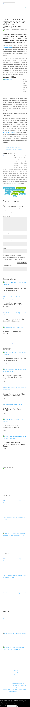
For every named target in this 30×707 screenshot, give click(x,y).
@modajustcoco (9, 188)
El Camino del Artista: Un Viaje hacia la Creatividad (14, 289)
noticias (14, 194)
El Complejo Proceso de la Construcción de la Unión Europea (13, 305)
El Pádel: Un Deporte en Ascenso (12, 332)
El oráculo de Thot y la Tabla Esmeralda (13, 638)
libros (7, 194)
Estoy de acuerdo (11, 706)
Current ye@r (7, 265)
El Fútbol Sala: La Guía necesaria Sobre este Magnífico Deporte (15, 444)
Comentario (7, 216)
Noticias (9, 363)
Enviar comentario (21, 262)
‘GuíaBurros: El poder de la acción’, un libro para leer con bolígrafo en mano (14, 541)
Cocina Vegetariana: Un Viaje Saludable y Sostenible (14, 320)
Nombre (6, 234)
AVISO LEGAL (6, 689)
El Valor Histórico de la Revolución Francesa (11, 427)
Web (4, 248)
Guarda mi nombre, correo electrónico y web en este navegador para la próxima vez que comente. (14, 257)
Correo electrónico (9, 241)
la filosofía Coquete (9, 132)
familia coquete (18, 192)
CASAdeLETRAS (21, 188)
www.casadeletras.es (18, 683)
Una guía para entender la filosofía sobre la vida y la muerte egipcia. (13, 655)
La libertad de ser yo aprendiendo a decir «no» (12, 624)
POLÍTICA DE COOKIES (15, 691)
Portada (5, 17)
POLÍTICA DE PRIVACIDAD (19, 689)
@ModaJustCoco (7, 47)
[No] (17, 706)
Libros (4, 363)
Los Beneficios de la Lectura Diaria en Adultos (13, 524)
